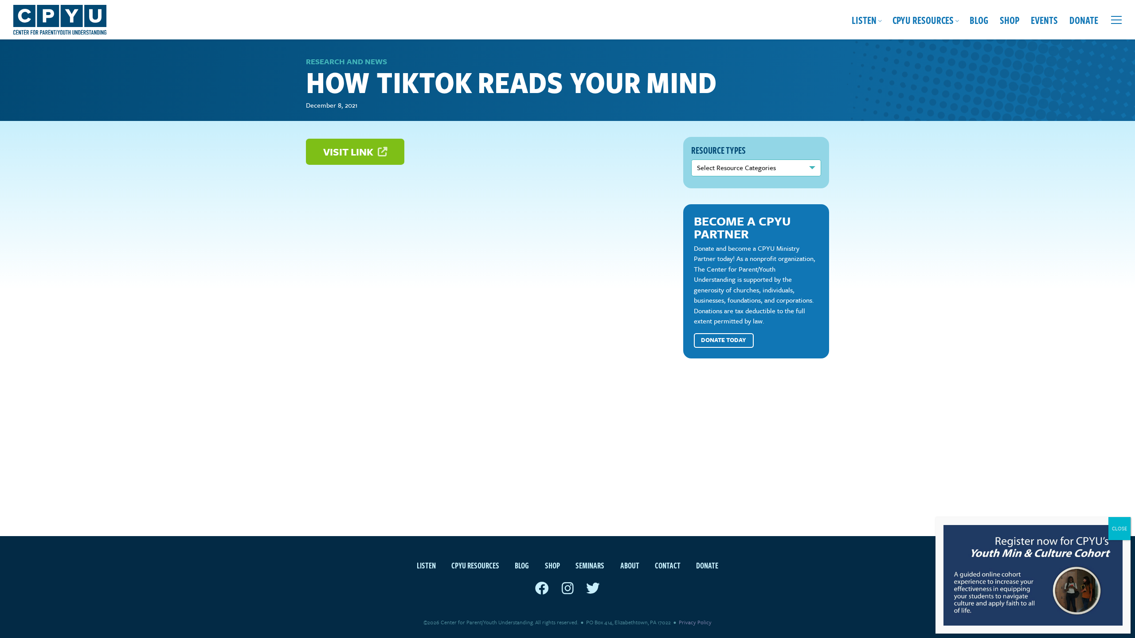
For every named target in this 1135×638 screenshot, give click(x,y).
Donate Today (723, 339)
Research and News (346, 61)
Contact (668, 565)
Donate (1083, 19)
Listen (864, 19)
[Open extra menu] (1116, 20)
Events (1044, 19)
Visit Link (349, 151)
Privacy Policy (695, 622)
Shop (1009, 19)
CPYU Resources (923, 19)
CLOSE (1119, 528)
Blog (979, 19)
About (629, 565)
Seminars (589, 565)
